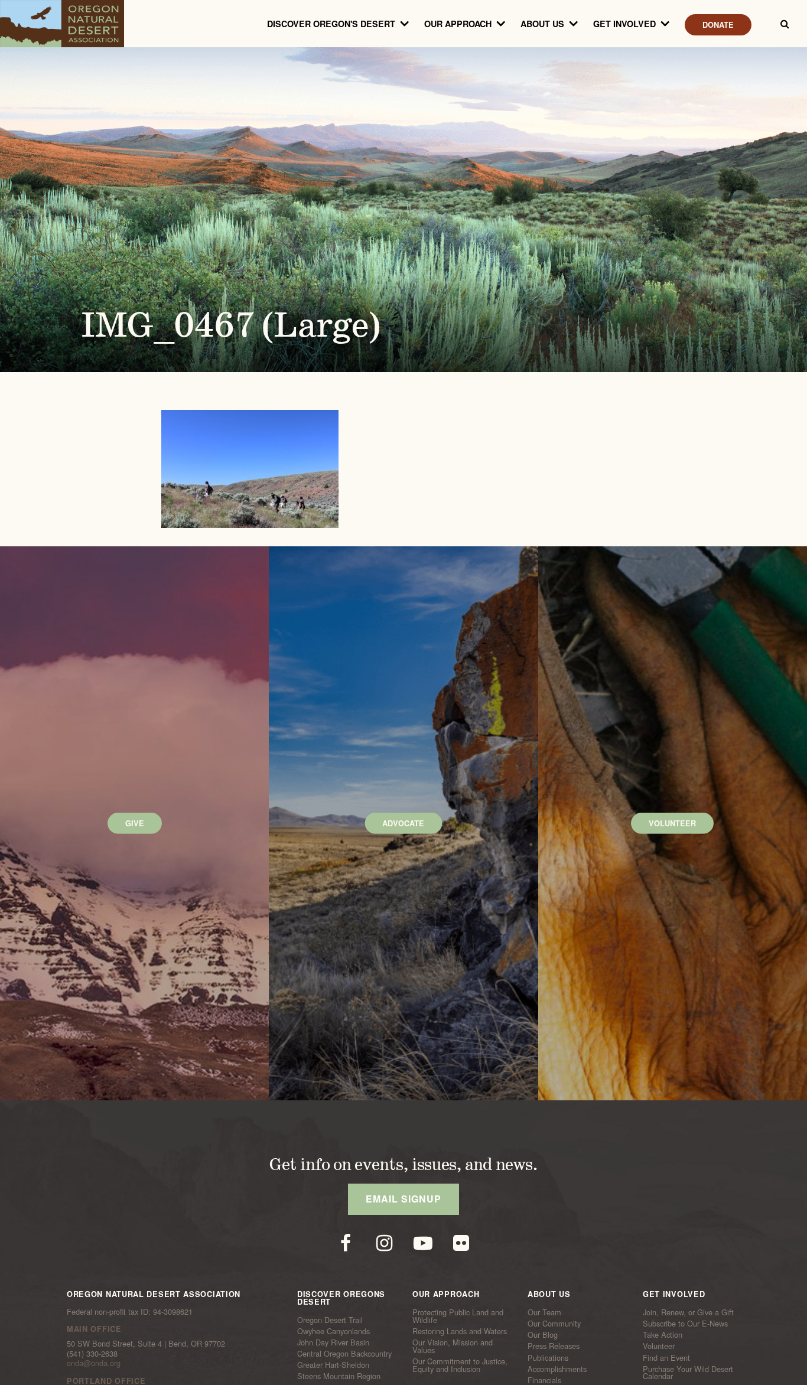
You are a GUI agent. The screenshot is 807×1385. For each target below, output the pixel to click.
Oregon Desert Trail (330, 1319)
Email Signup (403, 1198)
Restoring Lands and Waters (459, 1331)
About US (542, 24)
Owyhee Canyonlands (333, 1331)
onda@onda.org (94, 1362)
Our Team (544, 1312)
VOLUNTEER (672, 823)
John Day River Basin (333, 1342)
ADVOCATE (403, 823)
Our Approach (458, 24)
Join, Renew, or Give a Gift (688, 1312)
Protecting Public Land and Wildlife (457, 1316)
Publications (548, 1357)
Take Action (662, 1334)
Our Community (554, 1323)
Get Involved (624, 24)
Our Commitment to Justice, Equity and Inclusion (459, 1365)
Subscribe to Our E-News (685, 1323)
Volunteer (659, 1346)
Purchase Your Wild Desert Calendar (688, 1373)
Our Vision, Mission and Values (452, 1346)
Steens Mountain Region (338, 1376)
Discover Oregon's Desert (331, 24)
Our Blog (543, 1334)
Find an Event (666, 1357)
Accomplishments (557, 1369)
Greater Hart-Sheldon (333, 1365)
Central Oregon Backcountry (344, 1353)
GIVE (134, 823)
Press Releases (554, 1346)
